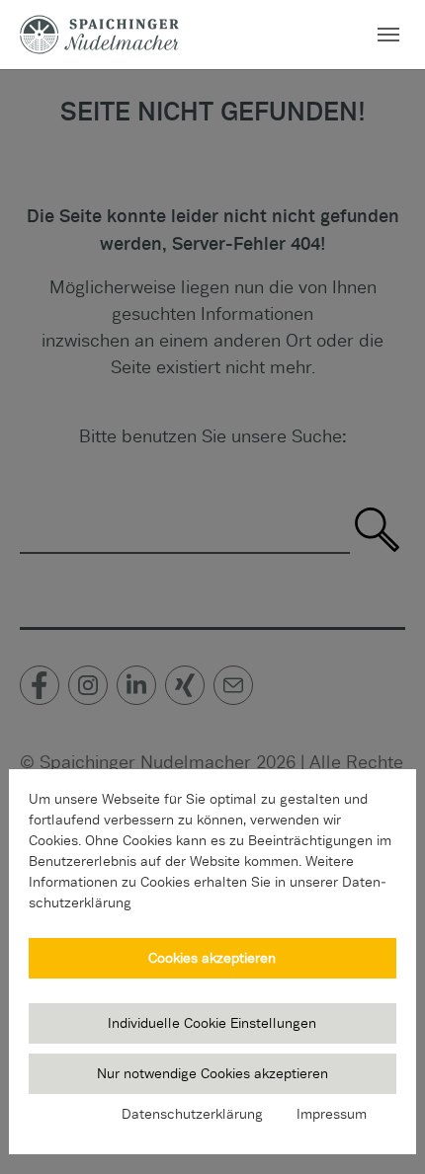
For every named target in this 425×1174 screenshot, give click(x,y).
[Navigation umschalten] (388, 34)
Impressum (332, 1114)
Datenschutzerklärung (192, 1114)
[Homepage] (99, 34)
